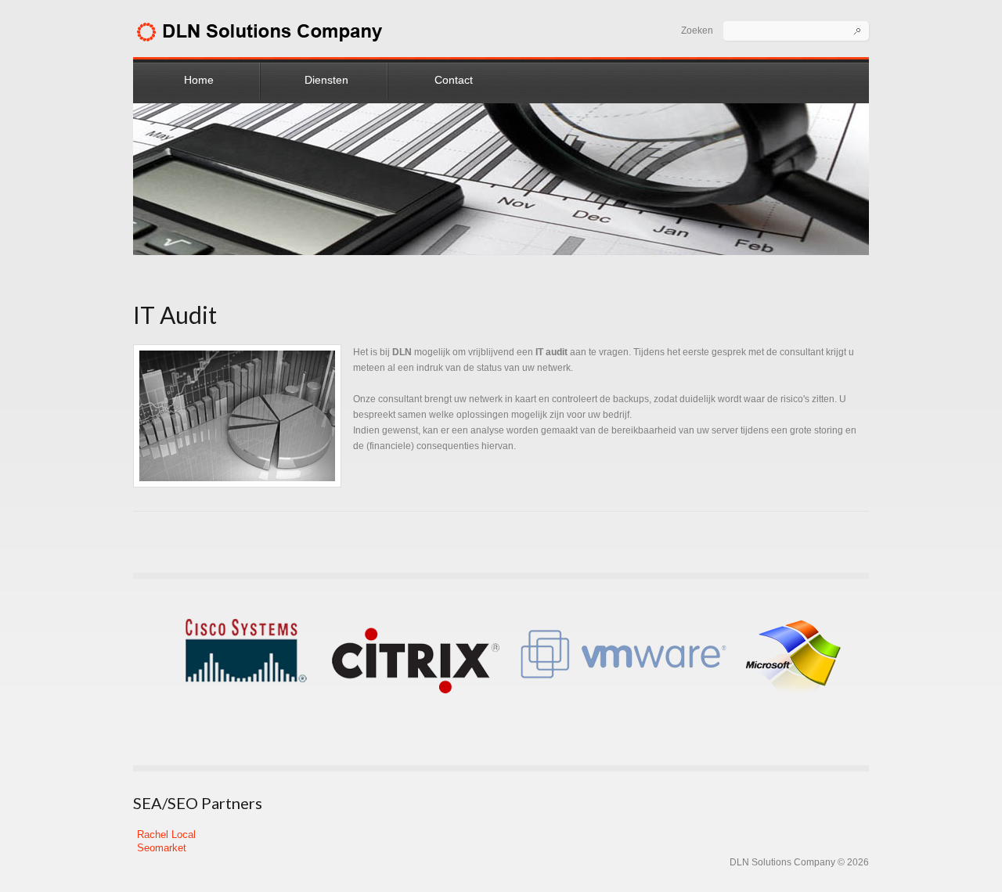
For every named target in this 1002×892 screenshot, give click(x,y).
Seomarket (161, 848)
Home (199, 80)
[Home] (261, 28)
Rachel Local (166, 834)
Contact (453, 80)
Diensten (326, 80)
